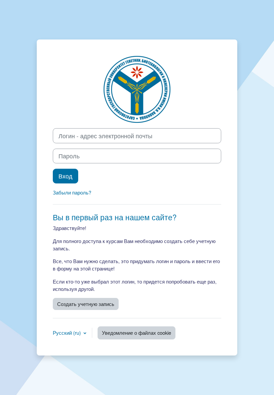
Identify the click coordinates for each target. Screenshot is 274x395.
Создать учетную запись (85, 303)
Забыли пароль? (72, 192)
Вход (65, 176)
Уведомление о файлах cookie (136, 332)
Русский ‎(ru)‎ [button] (67, 332)
